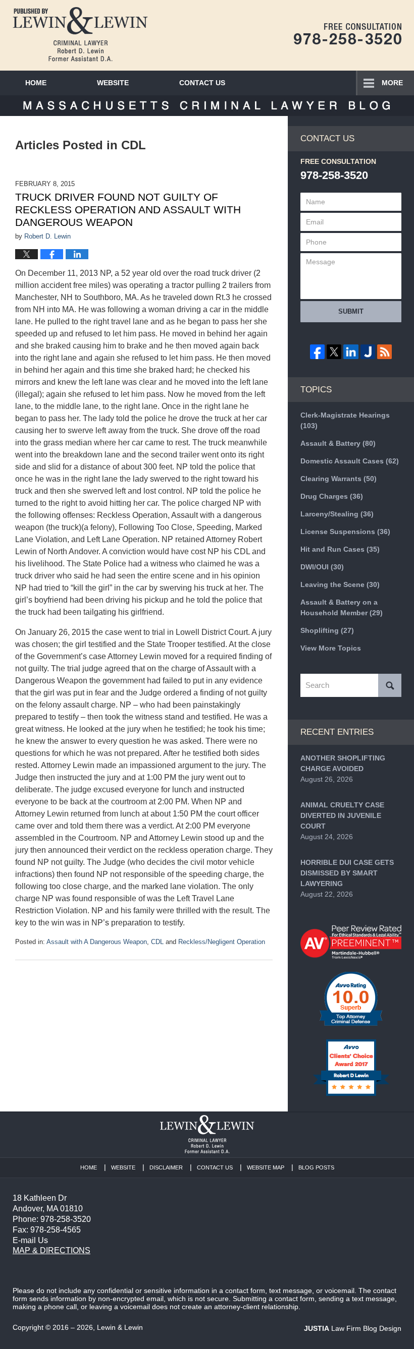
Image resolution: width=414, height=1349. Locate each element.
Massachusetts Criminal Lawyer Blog (80, 34)
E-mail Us (30, 1240)
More (392, 83)
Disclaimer (166, 1167)
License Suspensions (345, 531)
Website (113, 83)
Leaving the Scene (340, 584)
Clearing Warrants (338, 479)
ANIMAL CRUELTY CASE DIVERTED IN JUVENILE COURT (342, 815)
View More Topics (330, 648)
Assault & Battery (338, 443)
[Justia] (367, 351)
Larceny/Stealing (337, 514)
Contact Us (215, 1167)
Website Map (265, 1167)
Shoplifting (327, 630)
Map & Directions (51, 1250)
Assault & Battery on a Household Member (341, 607)
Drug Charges (331, 496)
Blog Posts (316, 1167)
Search (389, 685)
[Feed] (384, 351)
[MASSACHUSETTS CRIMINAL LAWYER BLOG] (207, 105)
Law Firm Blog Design (352, 1328)
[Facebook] (317, 351)
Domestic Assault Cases (349, 461)
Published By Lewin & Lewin (347, 33)
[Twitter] (334, 351)
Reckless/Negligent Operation (221, 942)
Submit (351, 311)
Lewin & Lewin (120, 1327)
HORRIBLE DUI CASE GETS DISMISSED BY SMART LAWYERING (347, 873)
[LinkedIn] (350, 351)
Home (35, 83)
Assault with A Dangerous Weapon (96, 942)
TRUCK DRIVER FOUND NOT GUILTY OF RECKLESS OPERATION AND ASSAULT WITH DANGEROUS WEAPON (128, 209)
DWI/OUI (322, 567)
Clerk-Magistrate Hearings (345, 420)
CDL (157, 942)
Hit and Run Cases (340, 549)
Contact (202, 83)
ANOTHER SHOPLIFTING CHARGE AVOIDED (342, 763)
